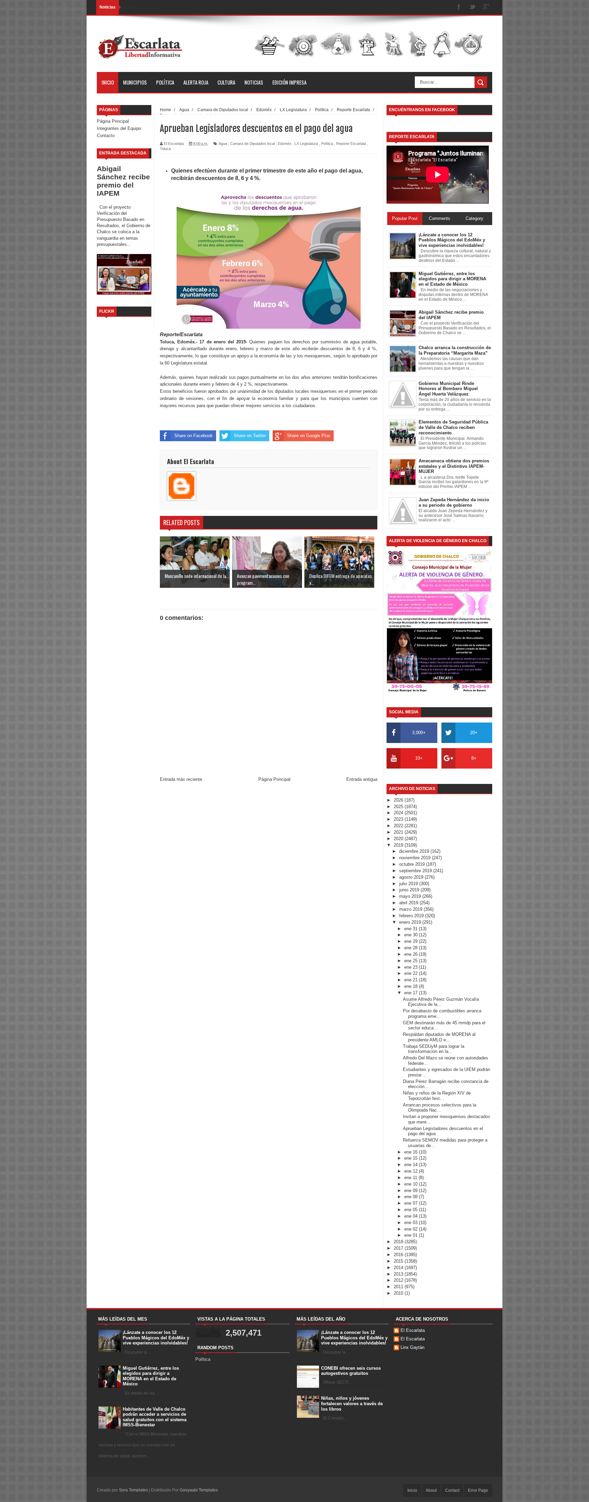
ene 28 (411, 947)
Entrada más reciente (181, 779)
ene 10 (411, 1184)
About (431, 1490)
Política (165, 82)
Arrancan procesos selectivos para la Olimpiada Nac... (439, 1107)
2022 (399, 825)
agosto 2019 (412, 877)
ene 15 (411, 1158)
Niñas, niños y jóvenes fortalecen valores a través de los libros (352, 1403)
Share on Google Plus (308, 435)
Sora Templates (133, 1490)
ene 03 (411, 1222)
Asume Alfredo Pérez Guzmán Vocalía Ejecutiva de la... (441, 1002)
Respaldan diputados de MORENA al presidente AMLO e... (439, 1037)
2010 (399, 1293)
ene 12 (411, 1171)
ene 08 (411, 1196)
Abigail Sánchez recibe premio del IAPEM (123, 181)
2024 (399, 812)
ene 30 (411, 934)
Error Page (478, 1490)
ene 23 (411, 967)
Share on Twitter (250, 435)
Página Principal (113, 121)
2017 (399, 1248)
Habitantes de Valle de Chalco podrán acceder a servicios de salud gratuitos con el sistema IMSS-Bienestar (154, 1417)
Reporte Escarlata (351, 144)
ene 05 (411, 1209)
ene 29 (411, 941)
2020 (399, 838)
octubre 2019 (412, 864)
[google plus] (486, 7)
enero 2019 (410, 922)
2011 (399, 1286)
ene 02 (411, 1229)
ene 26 (411, 954)
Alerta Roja (195, 82)
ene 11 (411, 1177)
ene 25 (411, 960)
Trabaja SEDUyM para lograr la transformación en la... (433, 1049)
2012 (399, 1280)
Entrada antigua (361, 779)
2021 (399, 832)
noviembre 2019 (415, 857)
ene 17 (411, 992)
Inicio (108, 82)
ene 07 (411, 1203)
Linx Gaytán (412, 1347)
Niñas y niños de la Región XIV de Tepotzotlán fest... (437, 1095)
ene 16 (411, 1152)
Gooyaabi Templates (199, 1490)
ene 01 (411, 1235)
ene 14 (411, 1164)
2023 (399, 819)
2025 (399, 806)
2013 (399, 1274)
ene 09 (411, 1190)
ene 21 (411, 979)
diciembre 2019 (415, 851)
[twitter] (472, 7)
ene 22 (411, 973)
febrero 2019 (412, 915)
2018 (399, 1241)
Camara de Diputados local (252, 144)
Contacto (106, 135)
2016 (399, 1254)
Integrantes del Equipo (119, 128)
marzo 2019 (411, 909)
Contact (452, 1490)
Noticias (253, 82)
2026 (399, 800)
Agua (222, 144)
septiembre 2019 (416, 870)
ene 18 (411, 986)
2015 (399, 1261)
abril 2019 (409, 902)
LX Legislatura (306, 144)
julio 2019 (409, 883)
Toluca (165, 149)
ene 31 (411, 928)
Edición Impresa (289, 82)
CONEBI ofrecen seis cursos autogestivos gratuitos (351, 1371)
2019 (399, 845)
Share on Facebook (193, 435)
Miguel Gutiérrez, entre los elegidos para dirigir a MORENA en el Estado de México (151, 1376)
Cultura (226, 82)
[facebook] (459, 7)
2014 (399, 1267)
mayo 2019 (410, 896)
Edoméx (284, 144)
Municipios (135, 82)
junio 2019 (410, 889)
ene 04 (411, 1216)
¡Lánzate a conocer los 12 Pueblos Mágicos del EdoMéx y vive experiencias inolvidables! (156, 1337)
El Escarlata (413, 1330)
